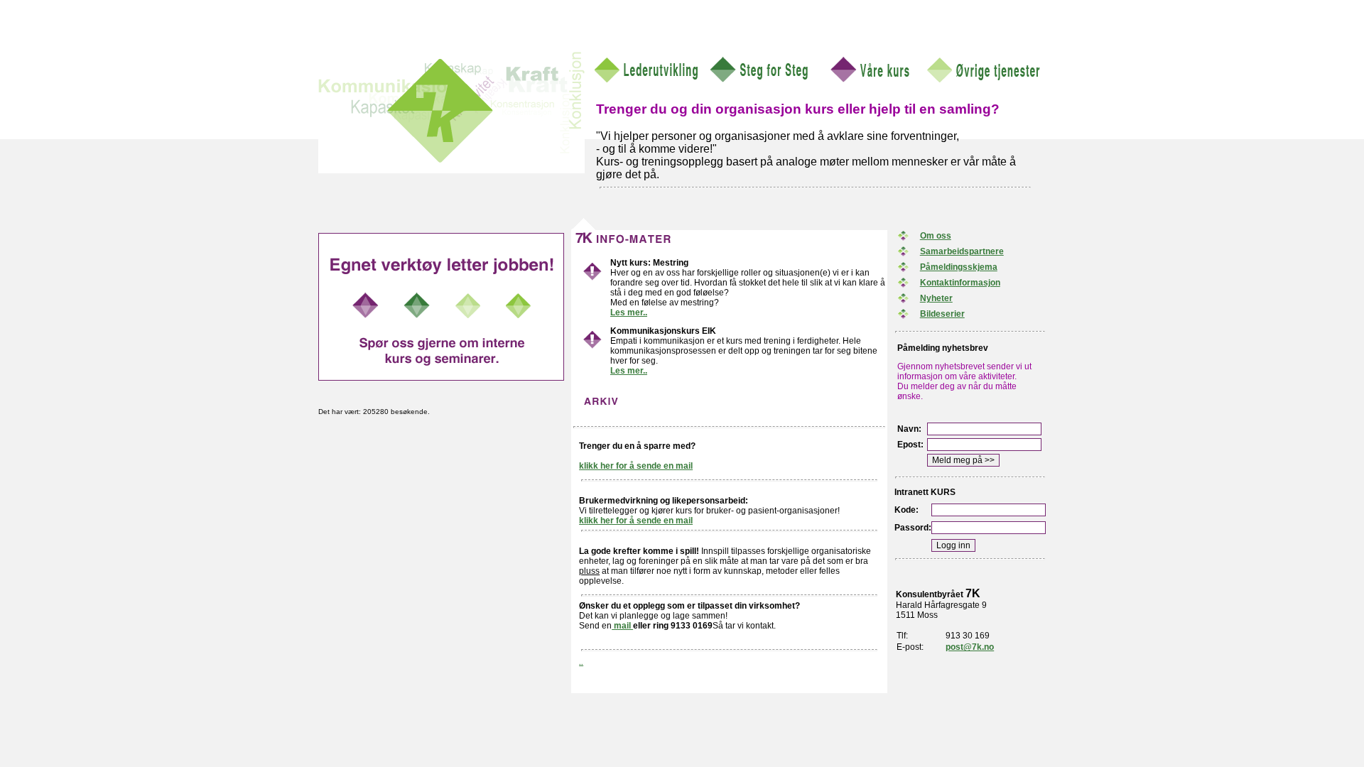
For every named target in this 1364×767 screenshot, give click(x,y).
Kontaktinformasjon (960, 283)
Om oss (935, 236)
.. (581, 662)
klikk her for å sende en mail (636, 466)
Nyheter (936, 298)
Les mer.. (628, 312)
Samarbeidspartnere (962, 251)
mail (622, 626)
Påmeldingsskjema (958, 267)
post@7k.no (970, 647)
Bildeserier (942, 314)
